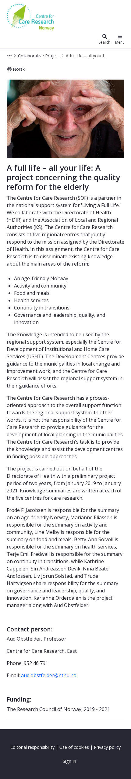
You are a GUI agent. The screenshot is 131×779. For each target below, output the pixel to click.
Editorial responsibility (32, 747)
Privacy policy (107, 747)
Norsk (19, 69)
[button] (9, 55)
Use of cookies (74, 747)
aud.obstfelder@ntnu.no (48, 675)
